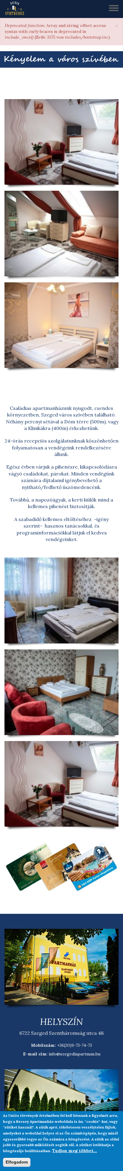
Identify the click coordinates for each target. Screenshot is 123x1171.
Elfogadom (17, 1162)
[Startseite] (16, 9)
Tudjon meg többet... (74, 1150)
